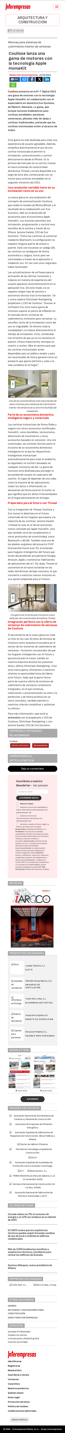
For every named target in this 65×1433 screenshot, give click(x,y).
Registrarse (14, 1366)
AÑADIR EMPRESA (19, 1419)
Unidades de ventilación (33, 986)
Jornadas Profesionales (19, 1331)
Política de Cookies (18, 1406)
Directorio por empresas (23, 1317)
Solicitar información (20, 745)
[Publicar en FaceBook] (31, 79)
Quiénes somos (15, 1393)
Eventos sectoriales (18, 1342)
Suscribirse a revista (18, 1375)
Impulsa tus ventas (17, 1335)
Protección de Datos (19, 1402)
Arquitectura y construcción (32, 19)
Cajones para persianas (40, 1035)
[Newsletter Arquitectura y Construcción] (20, 1071)
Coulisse (13, 91)
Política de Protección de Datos (28, 827)
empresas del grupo (34, 851)
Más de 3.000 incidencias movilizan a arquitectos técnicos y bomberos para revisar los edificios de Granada (29, 1252)
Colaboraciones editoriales (22, 1411)
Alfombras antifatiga (39, 1002)
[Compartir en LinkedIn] (46, 79)
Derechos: (40, 853)
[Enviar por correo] (24, 79)
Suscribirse (32, 1099)
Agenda (12, 1305)
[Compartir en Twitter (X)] (39, 79)
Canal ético (14, 1384)
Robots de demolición (39, 1019)
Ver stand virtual (40, 745)
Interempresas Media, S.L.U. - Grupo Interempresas (37, 1429)
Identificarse (14, 1361)
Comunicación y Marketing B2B (23, 1338)
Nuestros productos (18, 1388)
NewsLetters (14, 1370)
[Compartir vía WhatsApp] (12, 85)
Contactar (13, 1379)
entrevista (14, 717)
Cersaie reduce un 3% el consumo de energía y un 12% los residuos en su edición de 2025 (32, 1217)
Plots (29, 969)
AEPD (39, 867)
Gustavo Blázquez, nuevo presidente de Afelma (30, 1267)
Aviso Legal (41, 824)
